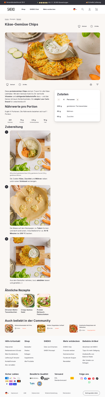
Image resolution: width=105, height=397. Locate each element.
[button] (82, 9)
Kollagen (27, 354)
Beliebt (19, 19)
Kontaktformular (10, 361)
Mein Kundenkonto (11, 354)
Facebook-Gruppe (69, 358)
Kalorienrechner (68, 354)
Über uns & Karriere (50, 347)
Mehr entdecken (49, 9)
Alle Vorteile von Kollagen (88, 361)
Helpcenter (9, 347)
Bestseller (28, 347)
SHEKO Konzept (49, 350)
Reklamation (67, 393)
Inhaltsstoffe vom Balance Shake (88, 355)
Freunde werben (69, 350)
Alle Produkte (29, 361)
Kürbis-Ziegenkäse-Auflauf (55, 325)
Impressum (14, 393)
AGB (25, 393)
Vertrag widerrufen (91, 393)
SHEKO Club (67, 347)
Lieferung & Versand (12, 358)
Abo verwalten (10, 365)
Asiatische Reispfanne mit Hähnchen (87, 326)
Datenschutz (35, 393)
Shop (23, 9)
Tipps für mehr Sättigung (91, 350)
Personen (71, 99)
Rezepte (12, 19)
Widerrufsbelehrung (51, 393)
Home (7, 19)
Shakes (27, 350)
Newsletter (67, 361)
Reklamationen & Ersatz (13, 350)
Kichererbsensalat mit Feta (23, 325)
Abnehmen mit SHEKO (90, 347)
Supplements (29, 358)
